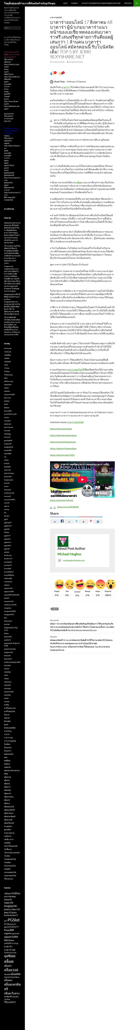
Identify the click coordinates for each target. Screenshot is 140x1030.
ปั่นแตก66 (7, 747)
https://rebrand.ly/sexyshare (63, 435)
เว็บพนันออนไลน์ (10, 859)
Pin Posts (128, 3)
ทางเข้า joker (9, 119)
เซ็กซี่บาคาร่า (9, 839)
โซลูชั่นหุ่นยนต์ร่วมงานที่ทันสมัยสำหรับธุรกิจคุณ (29, 3)
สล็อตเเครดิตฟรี (9, 816)
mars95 (7, 503)
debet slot (7, 424)
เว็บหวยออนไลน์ (10, 866)
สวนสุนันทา (8, 826)
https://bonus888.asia (12, 77)
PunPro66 (7, 555)
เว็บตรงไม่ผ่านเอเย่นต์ (12, 853)
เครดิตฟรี (8, 997)
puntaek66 (8, 562)
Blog (65, 3)
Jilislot (6, 460)
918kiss (7, 136)
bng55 (6, 896)
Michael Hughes (75, 62)
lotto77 (15, 915)
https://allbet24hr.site (11, 106)
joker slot (7, 121)
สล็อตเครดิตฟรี (9, 810)
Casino (6, 417)
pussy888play (9, 575)
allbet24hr (8, 385)
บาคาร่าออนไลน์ (56, 17)
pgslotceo (7, 542)
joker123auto (9, 473)
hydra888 (7, 454)
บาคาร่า (65, 87)
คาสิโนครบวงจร (10, 708)
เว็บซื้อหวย (8, 849)
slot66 (6, 69)
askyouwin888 (9, 394)
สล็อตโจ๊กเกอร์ (9, 823)
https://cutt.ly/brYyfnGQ (61, 500)
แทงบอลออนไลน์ (10, 872)
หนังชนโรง (8, 141)
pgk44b (7, 529)
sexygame (7, 608)
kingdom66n (8, 480)
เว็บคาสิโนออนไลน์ (11, 846)
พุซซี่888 (7, 761)
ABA (5, 378)
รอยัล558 (7, 767)
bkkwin (6, 408)
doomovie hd (9, 114)
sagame (6, 143)
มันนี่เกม (7, 764)
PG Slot (6, 516)
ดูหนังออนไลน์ (9, 173)
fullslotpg (7, 434)
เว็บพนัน (7, 856)
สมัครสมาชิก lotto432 (12, 770)
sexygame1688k (10, 611)
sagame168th (9, 591)
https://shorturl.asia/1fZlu (62, 455)
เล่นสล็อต (7, 843)
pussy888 (7, 84)
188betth (7, 362)
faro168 (7, 431)
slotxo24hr (8, 637)
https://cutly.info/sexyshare (63, 441)
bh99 (6, 404)
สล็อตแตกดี (8, 820)
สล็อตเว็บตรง (8, 74)
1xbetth (7, 96)
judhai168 (7, 477)
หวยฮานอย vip (9, 833)
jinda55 (7, 463)
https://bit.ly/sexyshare (61, 428)
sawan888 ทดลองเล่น (11, 595)
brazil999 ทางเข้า (10, 414)
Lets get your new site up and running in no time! (101, 3)
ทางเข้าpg (7, 731)
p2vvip (6, 509)
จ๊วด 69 (6, 715)
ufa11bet (7, 665)
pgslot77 (7, 536)
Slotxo (6, 633)
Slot (5, 618)
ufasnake (7, 688)
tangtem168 (8, 652)
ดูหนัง (6, 151)
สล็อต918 (7, 793)
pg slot (6, 99)
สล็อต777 (7, 787)
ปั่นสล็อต (7, 744)
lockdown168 (9, 493)
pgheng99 (7, 522)
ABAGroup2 (8, 381)
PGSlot (6, 532)
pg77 (5, 921)
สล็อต (79, 182)
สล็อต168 (7, 62)
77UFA (6, 368)
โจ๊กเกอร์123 (8, 59)
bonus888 (7, 411)
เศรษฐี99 (7, 869)
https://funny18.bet (11, 101)
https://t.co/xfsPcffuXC (68, 506)
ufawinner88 (8, 692)
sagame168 (8, 588)
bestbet (6, 401)
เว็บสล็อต (7, 862)
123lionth (7, 352)
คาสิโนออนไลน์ (9, 711)
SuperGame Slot (10, 649)
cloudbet (7, 421)
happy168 (7, 444)
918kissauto (8, 375)
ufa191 (6, 669)
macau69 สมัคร (9, 500)
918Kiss (7, 371)
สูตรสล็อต (7, 830)
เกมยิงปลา (7, 836)
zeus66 (6, 701)
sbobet (6, 598)
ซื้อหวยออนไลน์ (9, 197)
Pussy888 (7, 568)
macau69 (7, 496)
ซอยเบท (7, 718)
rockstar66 (8, 582)
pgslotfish (7, 545)
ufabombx (7, 682)
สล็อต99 (7, 800)
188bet (6, 358)
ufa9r (6, 675)
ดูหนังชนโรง (8, 183)
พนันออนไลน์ (8, 754)
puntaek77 (8, 565)
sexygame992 (9, 614)
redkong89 (8, 578)
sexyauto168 (8, 601)
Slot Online (8, 621)
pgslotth (7, 549)
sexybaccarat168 (10, 605)
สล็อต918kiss (9, 797)
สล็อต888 (7, 79)
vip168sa (7, 695)
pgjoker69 (7, 526)
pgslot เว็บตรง (9, 165)
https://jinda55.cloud (11, 64)
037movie (7, 348)
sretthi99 (7, 640)
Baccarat (7, 398)
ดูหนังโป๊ (7, 94)
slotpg (6, 91)
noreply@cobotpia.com (74, 560)
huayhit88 (7, 450)
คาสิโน (6, 705)
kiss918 (7, 483)
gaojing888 (8, 440)
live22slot (7, 490)
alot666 (7, 391)
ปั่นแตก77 (7, 751)
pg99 (6, 519)
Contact (74, 3)
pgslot (6, 82)
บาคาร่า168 (8, 738)
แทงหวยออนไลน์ (10, 876)
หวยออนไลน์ (8, 200)
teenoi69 (7, 656)
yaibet (6, 698)
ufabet (6, 678)
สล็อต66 (7, 784)
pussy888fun (9, 572)
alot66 (6, 388)
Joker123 (7, 470)
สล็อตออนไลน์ (9, 188)
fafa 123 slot (8, 427)
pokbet (6, 552)
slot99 (6, 67)
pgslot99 (7, 539)
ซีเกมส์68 (7, 721)
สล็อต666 (7, 974)
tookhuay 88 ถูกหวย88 (12, 662)
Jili (5, 457)
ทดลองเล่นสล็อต (10, 728)
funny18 (7, 437)
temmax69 (8, 659)
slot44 (6, 72)
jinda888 (7, 467)
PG (5, 513)
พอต (5, 757)
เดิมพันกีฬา (15, 997)
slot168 (7, 624)
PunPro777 (8, 559)
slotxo (6, 89)
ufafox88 (7, 685)
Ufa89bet (7, 672)
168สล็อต (7, 355)
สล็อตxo (7, 803)
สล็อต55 (7, 780)
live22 (6, 170)
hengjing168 (8, 447)
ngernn (6, 506)
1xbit (6, 365)
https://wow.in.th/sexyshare (63, 448)
